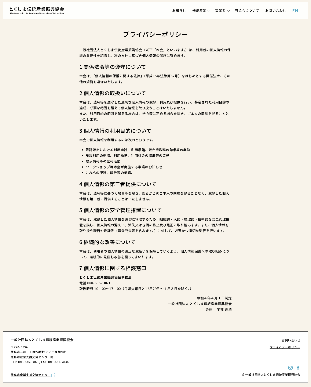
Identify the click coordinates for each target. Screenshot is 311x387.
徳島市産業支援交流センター (30, 375)
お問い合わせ (275, 10)
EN (295, 10)
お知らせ (179, 10)
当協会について (247, 10)
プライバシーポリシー (285, 347)
